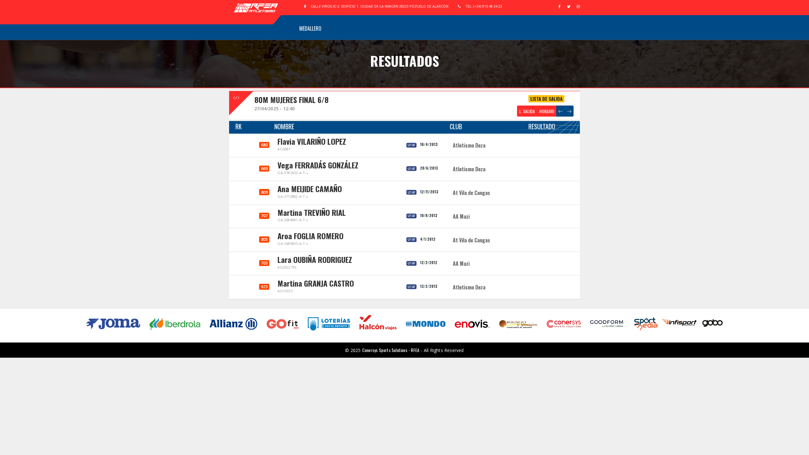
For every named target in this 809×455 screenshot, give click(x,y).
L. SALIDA (527, 111)
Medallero (310, 28)
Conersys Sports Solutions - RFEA (390, 350)
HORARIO (546, 111)
